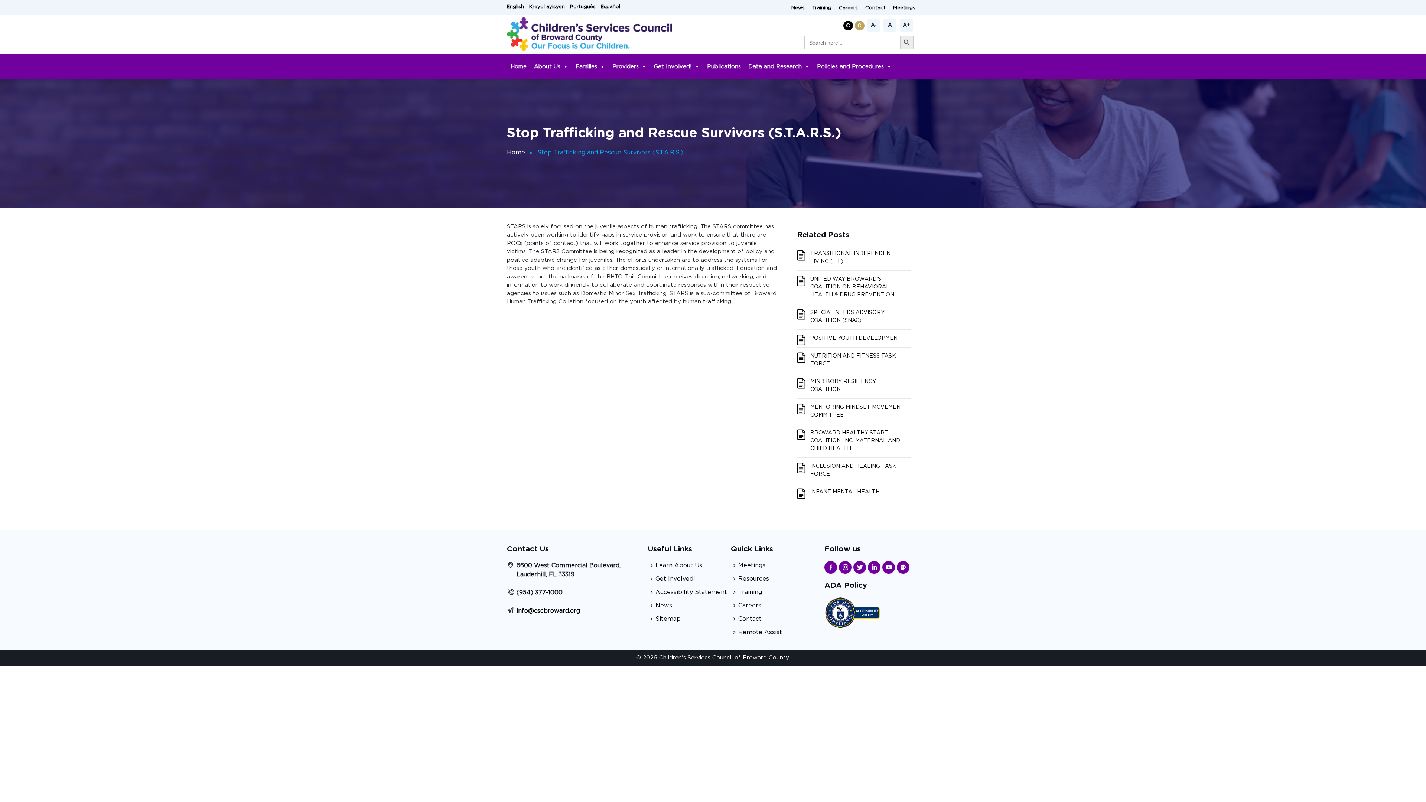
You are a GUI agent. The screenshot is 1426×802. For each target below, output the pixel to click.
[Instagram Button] (845, 567)
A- (874, 25)
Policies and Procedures (850, 66)
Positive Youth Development (855, 338)
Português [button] (583, 6)
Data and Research (775, 66)
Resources (753, 579)
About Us (547, 66)
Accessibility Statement (691, 592)
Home (519, 66)
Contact (875, 8)
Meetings (904, 8)
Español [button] (610, 6)
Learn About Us (678, 565)
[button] (849, 24)
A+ (906, 25)
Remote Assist (760, 632)
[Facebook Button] (830, 567)
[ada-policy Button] (852, 611)
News (798, 8)
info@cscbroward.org (548, 611)
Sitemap (668, 619)
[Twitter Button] (859, 567)
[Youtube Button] (888, 567)
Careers (848, 8)
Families (586, 66)
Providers (625, 66)
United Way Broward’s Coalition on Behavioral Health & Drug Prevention (852, 287)
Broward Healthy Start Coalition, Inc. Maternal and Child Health (855, 440)
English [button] (515, 6)
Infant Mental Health (845, 492)
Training (821, 8)
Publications (724, 66)
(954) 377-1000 (540, 593)
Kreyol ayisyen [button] (547, 6)
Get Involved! (673, 66)
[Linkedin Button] (874, 567)
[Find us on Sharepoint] (903, 567)
